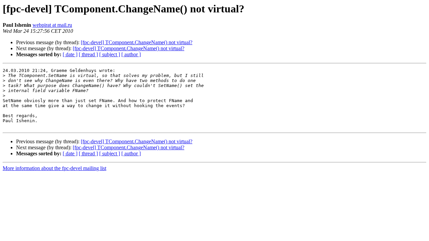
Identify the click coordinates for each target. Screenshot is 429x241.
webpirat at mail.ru (52, 25)
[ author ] (131, 54)
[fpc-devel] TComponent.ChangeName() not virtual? (136, 42)
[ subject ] (109, 54)
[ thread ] (88, 54)
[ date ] (70, 54)
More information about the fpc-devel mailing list (54, 168)
